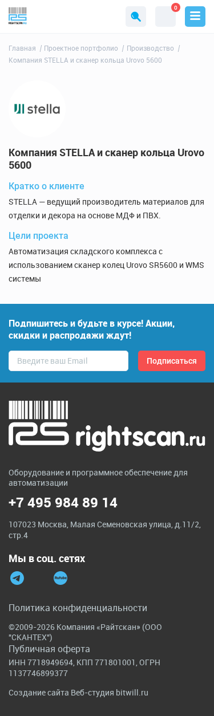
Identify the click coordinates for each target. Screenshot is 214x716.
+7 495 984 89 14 (63, 502)
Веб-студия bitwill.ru (109, 692)
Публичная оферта (49, 648)
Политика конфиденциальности (78, 607)
